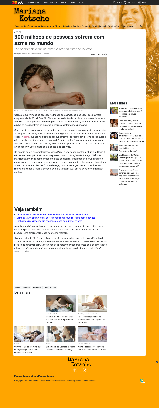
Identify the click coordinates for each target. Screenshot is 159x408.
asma (26, 136)
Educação (86, 26)
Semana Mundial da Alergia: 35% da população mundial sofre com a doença (56, 217)
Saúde (95, 26)
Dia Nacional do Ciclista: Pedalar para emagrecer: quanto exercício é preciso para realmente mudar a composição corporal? (130, 160)
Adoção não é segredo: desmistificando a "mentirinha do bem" (129, 148)
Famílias (77, 26)
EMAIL (144, 2)
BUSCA (119, 2)
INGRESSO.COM (33, 2)
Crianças (35, 26)
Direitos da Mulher (63, 26)
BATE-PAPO (132, 2)
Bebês (27, 26)
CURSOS (63, 2)
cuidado (53, 287)
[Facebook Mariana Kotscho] (79, 370)
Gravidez (19, 26)
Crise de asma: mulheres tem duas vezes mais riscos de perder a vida (52, 214)
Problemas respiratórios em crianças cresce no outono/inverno (49, 221)
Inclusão (103, 26)
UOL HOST (45, 2)
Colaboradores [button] (127, 26)
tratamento (37, 287)
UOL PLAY (71, 2)
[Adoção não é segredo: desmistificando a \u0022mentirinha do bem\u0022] (114, 147)
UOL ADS (80, 2)
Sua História (113, 26)
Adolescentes (47, 26)
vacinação (26, 287)
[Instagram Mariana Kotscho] (75, 370)
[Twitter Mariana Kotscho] (84, 370)
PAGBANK (54, 2)
